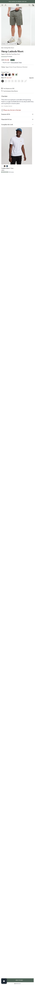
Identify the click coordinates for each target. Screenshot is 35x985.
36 (18, 81)
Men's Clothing (4, 47)
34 (15, 81)
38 (22, 81)
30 (2, 81)
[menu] (2, 5)
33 (12, 81)
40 (25, 81)
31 (5, 81)
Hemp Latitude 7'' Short (16, 62)
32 (9, 81)
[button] (17, 57)
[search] (29, 5)
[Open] (4, 981)
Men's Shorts (11, 47)
